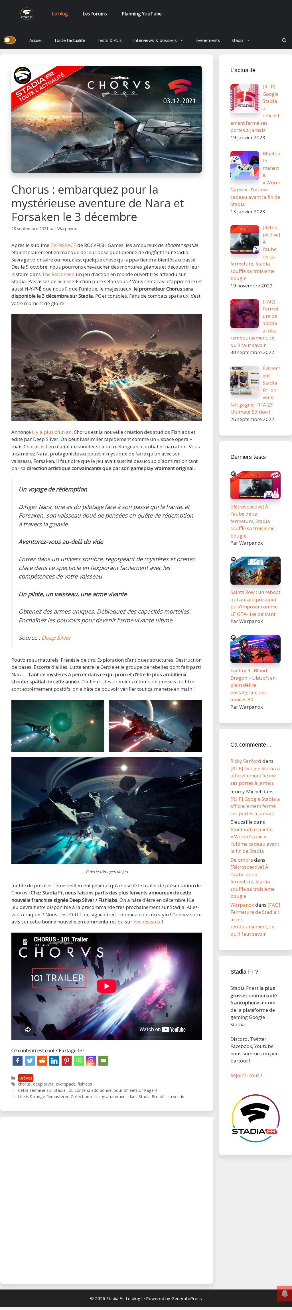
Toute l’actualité (69, 40)
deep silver (43, 1084)
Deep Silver (56, 637)
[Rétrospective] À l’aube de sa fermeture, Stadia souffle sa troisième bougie (252, 881)
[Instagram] (91, 1060)
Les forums (95, 14)
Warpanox (242, 905)
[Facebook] (17, 1060)
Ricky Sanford (245, 761)
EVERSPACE (63, 245)
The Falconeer (58, 274)
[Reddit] (42, 1060)
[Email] (103, 1060)
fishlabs (85, 1084)
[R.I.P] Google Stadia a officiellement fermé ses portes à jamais (255, 775)
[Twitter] (29, 1060)
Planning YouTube (142, 14)
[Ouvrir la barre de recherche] (284, 40)
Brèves (25, 1078)
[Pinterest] (66, 1060)
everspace (65, 1084)
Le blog (60, 14)
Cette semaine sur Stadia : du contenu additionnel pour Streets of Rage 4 (87, 1090)
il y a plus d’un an (51, 432)
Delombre (241, 860)
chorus (24, 1084)
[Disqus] (106, 1199)
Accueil (35, 40)
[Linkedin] (54, 1060)
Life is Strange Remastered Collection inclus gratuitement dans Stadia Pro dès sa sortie (101, 1096)
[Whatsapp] (78, 1060)
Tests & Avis (109, 40)
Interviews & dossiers (155, 40)
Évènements (207, 40)
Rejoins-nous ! (246, 1075)
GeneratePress (186, 1298)
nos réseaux (147, 921)
